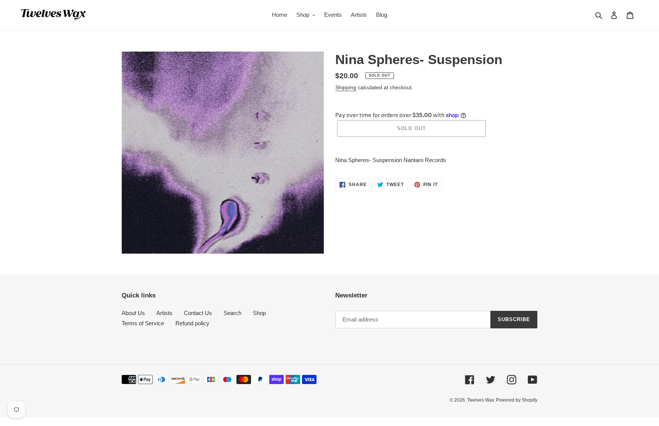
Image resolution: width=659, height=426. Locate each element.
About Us (133, 313)
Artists (164, 313)
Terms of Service (143, 323)
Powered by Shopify (516, 400)
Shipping (345, 87)
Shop (259, 313)
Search (232, 313)
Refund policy (192, 323)
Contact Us (198, 313)
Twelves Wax (480, 400)
